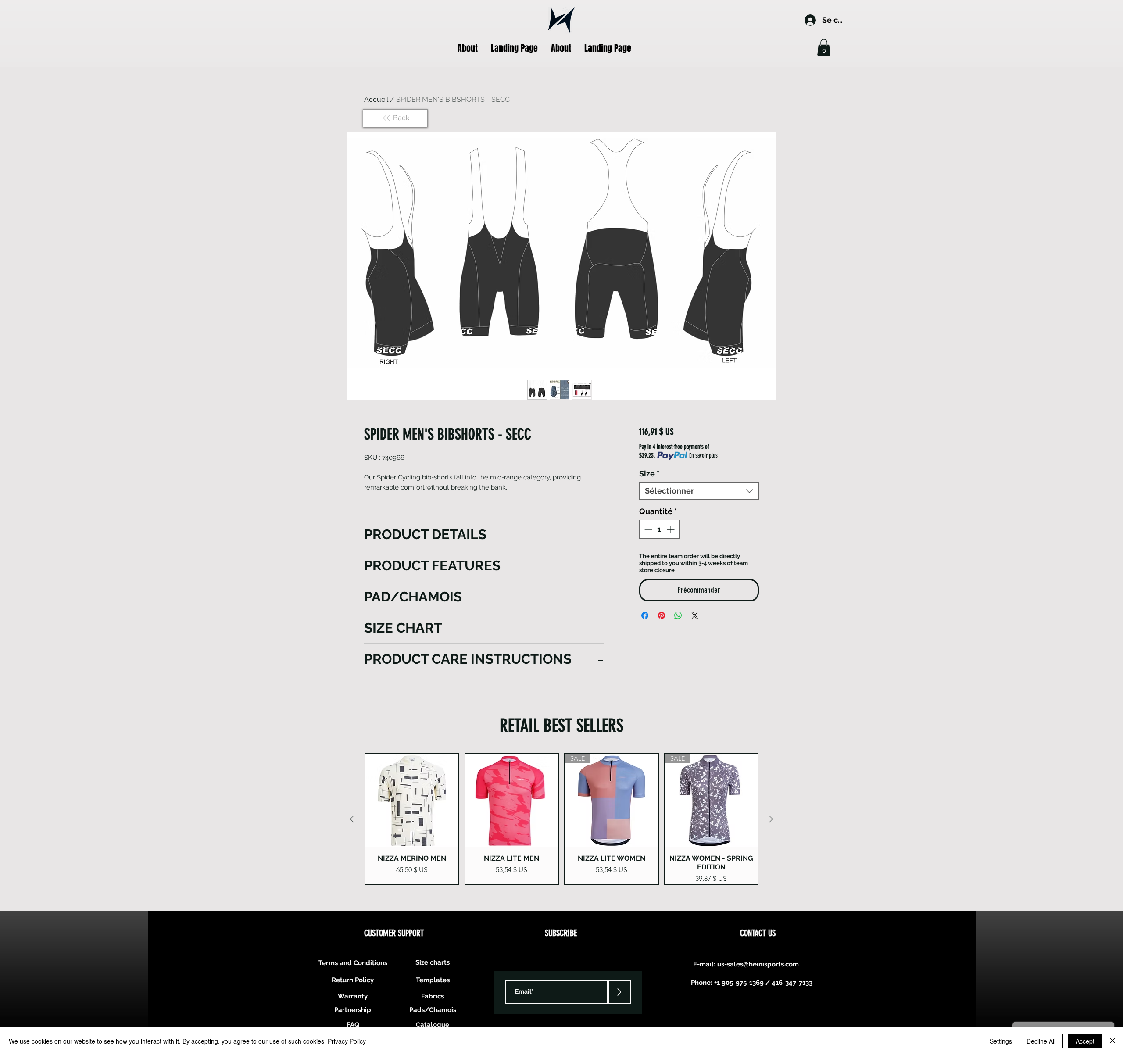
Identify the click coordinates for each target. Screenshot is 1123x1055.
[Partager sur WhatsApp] (678, 615)
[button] (824, 47)
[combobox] (699, 491)
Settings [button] (1001, 1041)
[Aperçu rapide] (411, 800)
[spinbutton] (659, 529)
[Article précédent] (352, 819)
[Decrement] (647, 529)
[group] (561, 819)
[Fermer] (1112, 1041)
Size (649, 473)
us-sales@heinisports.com (758, 964)
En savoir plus (703, 455)
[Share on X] (695, 615)
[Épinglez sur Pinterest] (661, 615)
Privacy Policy (347, 1041)
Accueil (376, 99)
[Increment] (671, 529)
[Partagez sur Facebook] (645, 615)
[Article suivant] (771, 819)
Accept (1085, 1041)
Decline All (1040, 1041)
